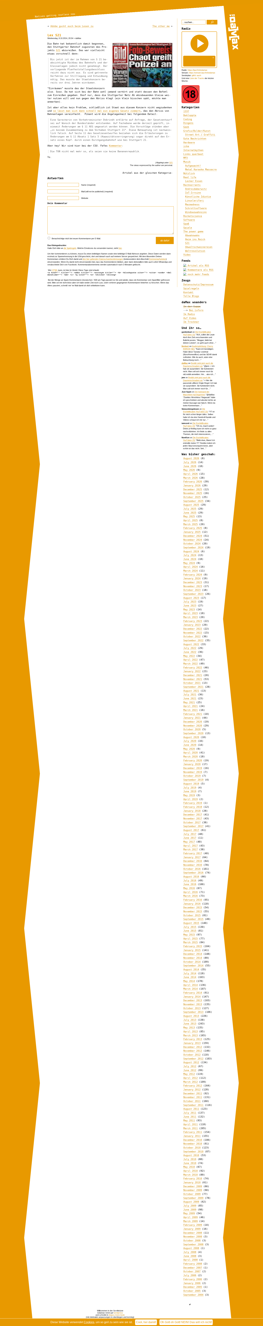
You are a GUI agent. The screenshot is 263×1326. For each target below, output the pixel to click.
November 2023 (192, 586)
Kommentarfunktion (157, 259)
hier (120, 248)
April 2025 (190, 520)
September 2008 (193, 1244)
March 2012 (190, 1082)
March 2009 (190, 1221)
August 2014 (191, 969)
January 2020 (192, 764)
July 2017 (189, 834)
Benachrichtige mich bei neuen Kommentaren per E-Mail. (76, 238)
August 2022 (191, 644)
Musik (187, 161)
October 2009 (192, 1194)
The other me (161, 26)
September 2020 (193, 733)
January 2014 (192, 996)
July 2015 (189, 927)
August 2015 (191, 923)
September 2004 (193, 1294)
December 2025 (192, 489)
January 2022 (192, 671)
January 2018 (192, 810)
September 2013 (193, 1012)
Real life (189, 177)
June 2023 (189, 605)
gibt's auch (196, 75)
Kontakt (188, 292)
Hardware (189, 142)
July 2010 (189, 1159)
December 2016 (192, 861)
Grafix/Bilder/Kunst (197, 131)
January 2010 (192, 1182)
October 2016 (192, 869)
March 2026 (190, 477)
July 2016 (189, 880)
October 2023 (192, 590)
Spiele (187, 227)
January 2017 (192, 857)
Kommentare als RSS (199, 270)
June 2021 (189, 698)
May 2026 (189, 470)
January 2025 (192, 532)
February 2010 (192, 1178)
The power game (193, 231)
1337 (186, 111)
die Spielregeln (70, 248)
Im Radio (189, 314)
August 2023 (191, 598)
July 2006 (189, 1275)
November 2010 (192, 1143)
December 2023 (192, 582)
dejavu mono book (117, 1315)
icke (186, 146)
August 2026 (191, 458)
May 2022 (189, 656)
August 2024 (191, 551)
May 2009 (189, 1213)
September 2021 (193, 687)
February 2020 (192, 760)
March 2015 (190, 942)
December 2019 (192, 768)
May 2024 (189, 563)
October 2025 (192, 497)
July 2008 (189, 1252)
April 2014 (190, 985)
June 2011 (189, 1116)
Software (189, 219)
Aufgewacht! (193, 165)
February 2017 (192, 853)
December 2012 (192, 1047)
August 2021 (191, 690)
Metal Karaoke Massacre (201, 169)
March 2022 (190, 663)
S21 (58, 50)
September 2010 (193, 1151)
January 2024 (192, 578)
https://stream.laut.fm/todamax (202, 73)
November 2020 (192, 725)
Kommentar (115, 145)
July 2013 (189, 1020)
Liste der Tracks (197, 78)
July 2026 (189, 462)
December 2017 (192, 814)
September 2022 (193, 640)
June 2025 (189, 512)
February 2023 (192, 621)
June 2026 (189, 466)
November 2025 (192, 493)
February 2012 (192, 1085)
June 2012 (189, 1070)
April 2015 (190, 938)
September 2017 (193, 826)
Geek (186, 127)
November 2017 (192, 818)
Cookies (89, 1322)
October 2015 (192, 915)
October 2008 (192, 1240)
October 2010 (192, 1147)
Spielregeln (191, 288)
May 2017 (189, 841)
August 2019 (191, 783)
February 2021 (192, 714)
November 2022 (192, 632)
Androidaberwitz (196, 189)
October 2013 (192, 1008)
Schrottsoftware (196, 208)
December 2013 (192, 1000)
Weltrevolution (195, 251)
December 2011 (192, 1093)
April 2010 (190, 1170)
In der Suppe (192, 306)
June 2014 (189, 977)
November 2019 (192, 772)
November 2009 (192, 1190)
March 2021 (190, 710)
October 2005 (192, 1291)
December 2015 (192, 907)
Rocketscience (192, 216)
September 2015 (193, 919)
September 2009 (193, 1198)
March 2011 (190, 1128)
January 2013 (192, 1043)
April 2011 (190, 1124)
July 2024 (189, 555)
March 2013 (190, 1035)
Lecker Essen (193, 181)
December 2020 (192, 721)
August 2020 (191, 737)
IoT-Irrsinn (193, 192)
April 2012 (190, 1078)
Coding (187, 119)
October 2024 (192, 543)
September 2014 (193, 965)
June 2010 (189, 1163)
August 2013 (191, 1016)
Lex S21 (54, 35)
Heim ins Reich (195, 239)
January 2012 (192, 1089)
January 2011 (192, 1136)
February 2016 (192, 899)
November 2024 (192, 539)
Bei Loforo (196, 310)
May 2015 (189, 934)
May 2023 (189, 609)
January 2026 (192, 485)
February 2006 (192, 1279)
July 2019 (189, 787)
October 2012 (192, 1054)
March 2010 (190, 1174)
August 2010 (191, 1155)
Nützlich (189, 173)
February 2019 (192, 803)
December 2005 (192, 1287)
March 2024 (190, 570)
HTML (54, 270)
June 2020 (189, 745)
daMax (185, 363)
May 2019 (189, 795)
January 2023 (192, 625)
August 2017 (191, 830)
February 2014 (192, 992)
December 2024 (192, 536)
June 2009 (189, 1209)
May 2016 (189, 888)
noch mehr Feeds (197, 274)
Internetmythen (193, 150)
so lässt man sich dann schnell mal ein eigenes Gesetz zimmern (96, 111)
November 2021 (192, 679)
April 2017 (190, 845)
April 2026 (190, 474)
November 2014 (192, 958)
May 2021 (189, 702)
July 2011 (189, 1112)
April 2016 (190, 892)
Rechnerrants (192, 185)
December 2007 (192, 1267)
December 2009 (192, 1186)
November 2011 (192, 1097)
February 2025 (192, 528)
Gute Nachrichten (194, 138)
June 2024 (189, 559)
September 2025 (193, 501)
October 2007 (192, 1271)
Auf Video (189, 318)
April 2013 (190, 1031)
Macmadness (192, 204)
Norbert (185, 346)
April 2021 (190, 706)
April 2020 (190, 752)
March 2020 (190, 756)
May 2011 (189, 1120)
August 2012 (191, 1062)
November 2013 (192, 1004)
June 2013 (189, 1023)
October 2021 (192, 683)
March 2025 (190, 524)
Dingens (188, 123)
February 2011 (192, 1132)
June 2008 (189, 1256)
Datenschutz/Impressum (198, 284)
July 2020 (189, 741)
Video (187, 254)
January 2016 (192, 903)
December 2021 (192, 675)
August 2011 (191, 1109)
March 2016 (190, 896)
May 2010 (189, 1167)
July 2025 (189, 508)
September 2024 (193, 547)
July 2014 (189, 973)
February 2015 (192, 946)
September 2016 (193, 872)
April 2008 (190, 1259)
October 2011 (192, 1101)
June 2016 (189, 884)
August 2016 (191, 876)
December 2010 (192, 1140)
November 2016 (192, 865)
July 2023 (189, 601)
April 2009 (190, 1217)
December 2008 (192, 1232)
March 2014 (190, 988)
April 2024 (190, 566)
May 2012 (189, 1074)
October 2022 (192, 636)
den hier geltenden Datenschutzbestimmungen (103, 259)
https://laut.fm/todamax (197, 70)
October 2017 (192, 822)
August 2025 (191, 504)
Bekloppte (189, 115)
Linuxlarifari (194, 200)
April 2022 (190, 659)
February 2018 (192, 807)
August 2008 (191, 1248)
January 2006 (192, 1283)
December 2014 (192, 954)
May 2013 (189, 1027)
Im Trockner (191, 322)
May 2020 (189, 749)
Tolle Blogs (191, 296)
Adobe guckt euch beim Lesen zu (71, 26)
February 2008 (192, 1263)
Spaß (186, 223)
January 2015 (192, 950)
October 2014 (192, 961)
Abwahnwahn (192, 235)
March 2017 (190, 849)
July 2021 (189, 694)
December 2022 (192, 628)
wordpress (118, 1313)
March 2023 (190, 617)
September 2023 (193, 594)
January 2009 (192, 1229)
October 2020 (192, 729)
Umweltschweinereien (198, 247)
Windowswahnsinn (196, 212)
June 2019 (189, 791)
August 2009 (191, 1201)
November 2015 (192, 911)
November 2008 (192, 1236)
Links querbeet (193, 154)
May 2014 (189, 981)
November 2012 (192, 1050)
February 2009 (192, 1225)
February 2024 (192, 574)
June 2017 (189, 837)
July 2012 (189, 1066)
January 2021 (192, 717)
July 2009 (189, 1205)
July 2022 (189, 648)
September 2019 (193, 779)
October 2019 (192, 775)
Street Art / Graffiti (200, 134)
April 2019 (190, 799)
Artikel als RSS (197, 265)
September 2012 (193, 1058)
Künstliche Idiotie (198, 196)
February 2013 (192, 1039)
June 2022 (189, 652)
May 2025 (189, 516)
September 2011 (193, 1105)
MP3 (185, 158)
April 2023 (190, 613)
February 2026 (192, 481)
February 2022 (192, 667)
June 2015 (189, 930)
